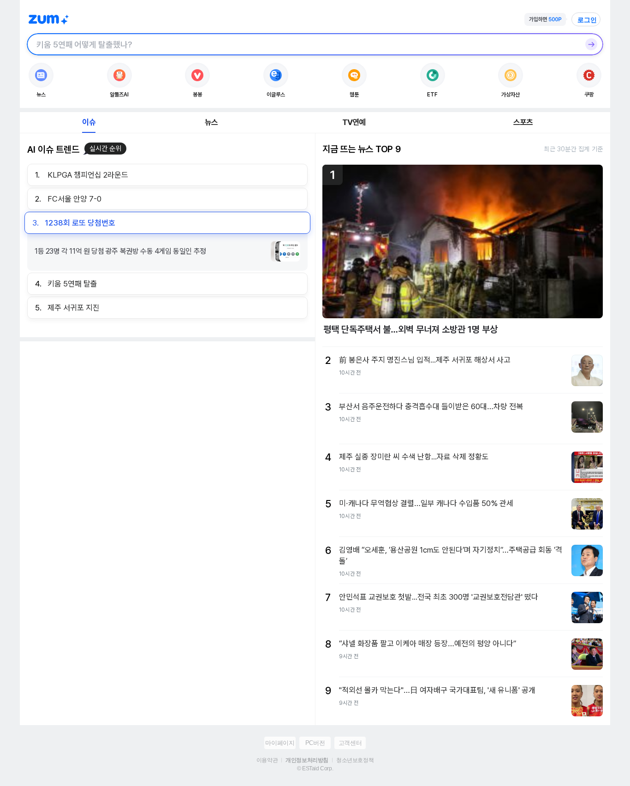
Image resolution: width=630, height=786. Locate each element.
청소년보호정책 (355, 760)
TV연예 (354, 122)
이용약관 (267, 760)
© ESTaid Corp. (315, 768)
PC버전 (315, 742)
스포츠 (523, 122)
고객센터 (350, 742)
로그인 (587, 20)
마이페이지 (279, 742)
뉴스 (211, 122)
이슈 (88, 122)
